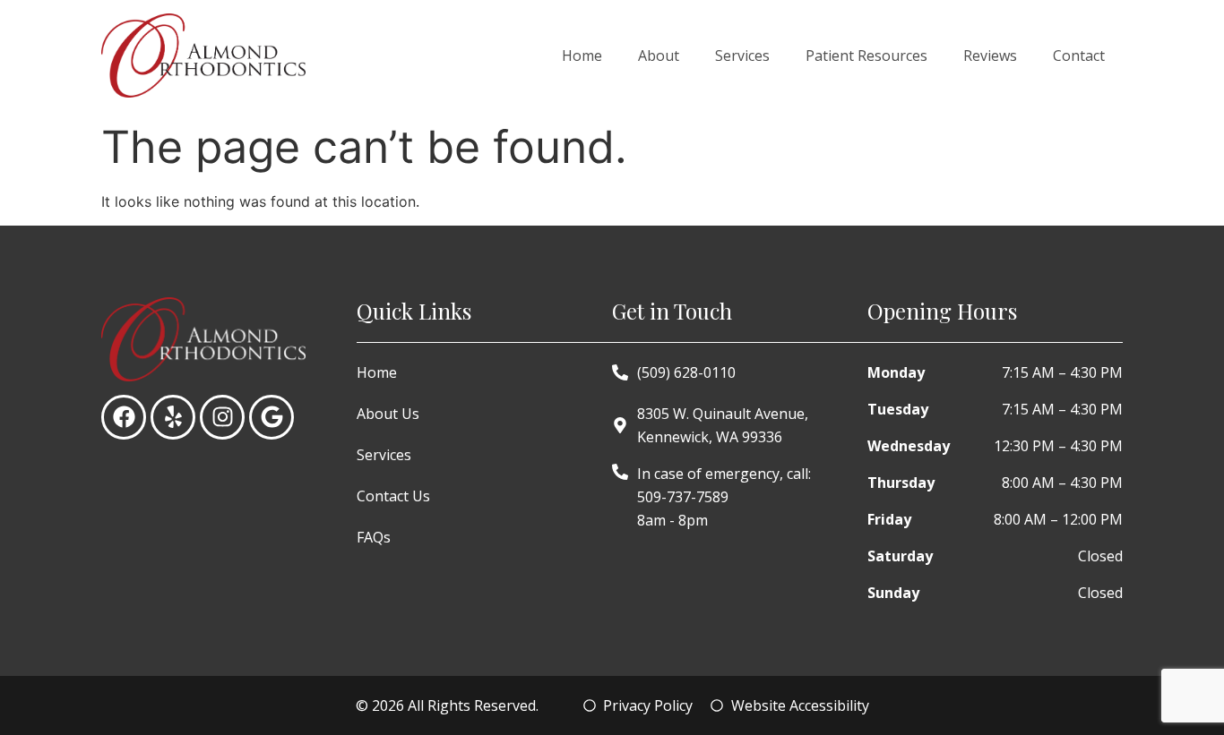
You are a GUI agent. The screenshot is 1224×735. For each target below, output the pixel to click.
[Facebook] (123, 417)
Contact (1079, 55)
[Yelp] (173, 417)
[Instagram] (222, 417)
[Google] (271, 417)
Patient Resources (866, 55)
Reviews (990, 55)
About (658, 55)
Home (582, 55)
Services (742, 55)
